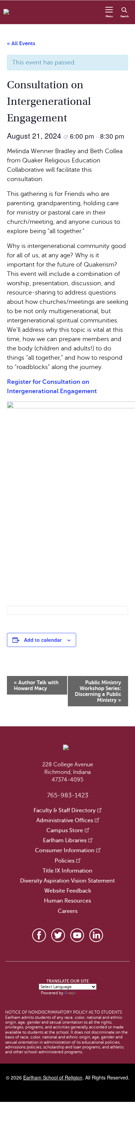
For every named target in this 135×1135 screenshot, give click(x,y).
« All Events (21, 43)
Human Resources (67, 901)
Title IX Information (67, 871)
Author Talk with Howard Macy (36, 685)
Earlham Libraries (65, 840)
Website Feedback (67, 891)
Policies (64, 861)
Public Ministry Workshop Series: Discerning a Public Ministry (98, 691)
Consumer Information (64, 850)
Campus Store (64, 830)
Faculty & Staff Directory (65, 810)
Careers (68, 911)
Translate (85, 992)
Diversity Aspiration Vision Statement (67, 881)
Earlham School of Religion (52, 1077)
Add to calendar (43, 639)
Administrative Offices (64, 820)
